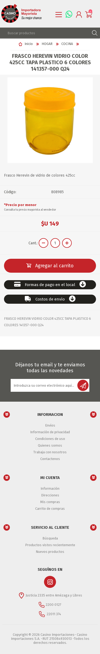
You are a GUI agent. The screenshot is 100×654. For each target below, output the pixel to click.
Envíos (50, 425)
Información (50, 488)
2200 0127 (53, 605)
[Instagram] (50, 582)
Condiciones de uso (50, 439)
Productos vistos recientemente (50, 545)
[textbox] (44, 33)
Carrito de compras (50, 509)
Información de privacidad (50, 432)
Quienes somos (50, 445)
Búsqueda (50, 538)
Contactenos (50, 459)
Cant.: (33, 243)
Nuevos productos (50, 552)
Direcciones (50, 495)
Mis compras (50, 502)
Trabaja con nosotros (50, 452)
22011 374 (53, 614)
